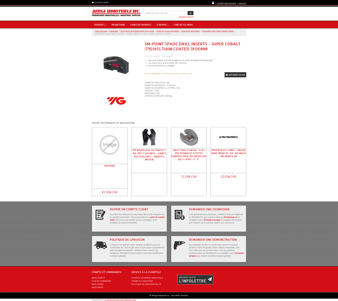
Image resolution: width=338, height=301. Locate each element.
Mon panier (98, 284)
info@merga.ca (230, 217)
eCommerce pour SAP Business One (120, 299)
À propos (162, 24)
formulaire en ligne (212, 220)
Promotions (118, 24)
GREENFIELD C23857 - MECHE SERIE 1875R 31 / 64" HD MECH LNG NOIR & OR (228, 153)
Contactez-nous (183, 24)
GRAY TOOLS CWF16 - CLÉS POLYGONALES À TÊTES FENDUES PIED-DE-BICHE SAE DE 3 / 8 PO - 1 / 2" (188, 155)
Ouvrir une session (226, 3)
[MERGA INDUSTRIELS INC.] (116, 13)
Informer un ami (236, 75)
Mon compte (98, 278)
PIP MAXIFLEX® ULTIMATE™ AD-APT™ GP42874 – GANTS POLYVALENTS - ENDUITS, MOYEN (149, 155)
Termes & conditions (142, 281)
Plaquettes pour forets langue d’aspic (218, 31)
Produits (99, 24)
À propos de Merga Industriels (147, 278)
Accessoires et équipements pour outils (137, 31)
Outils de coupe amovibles (167, 31)
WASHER (109, 165)
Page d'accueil (101, 31)
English (242, 3)
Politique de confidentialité (146, 284)
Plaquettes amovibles (190, 31)
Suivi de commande (101, 281)
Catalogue (113, 31)
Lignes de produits (140, 24)
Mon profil (97, 287)
